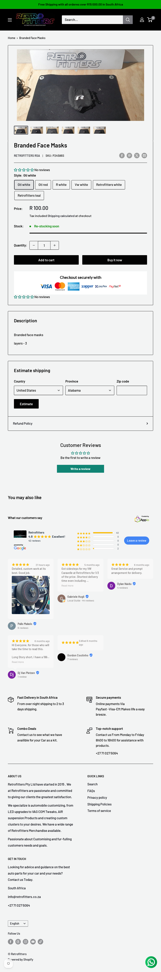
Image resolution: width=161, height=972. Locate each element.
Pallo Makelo (25, 623)
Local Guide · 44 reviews (80, 600)
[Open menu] (10, 19)
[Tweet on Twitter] (137, 155)
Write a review (80, 469)
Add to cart (46, 260)
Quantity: (20, 245)
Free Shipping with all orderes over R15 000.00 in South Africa (80, 4)
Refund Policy (22, 423)
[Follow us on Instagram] (25, 941)
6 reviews (23, 627)
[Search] (128, 19)
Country (19, 381)
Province (71, 381)
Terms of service (99, 811)
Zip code (123, 381)
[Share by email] (144, 155)
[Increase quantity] (54, 245)
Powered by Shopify (20, 959)
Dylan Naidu (124, 584)
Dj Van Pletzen (26, 673)
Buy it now (114, 260)
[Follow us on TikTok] (40, 941)
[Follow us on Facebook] (10, 941)
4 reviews (122, 587)
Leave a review (136, 540)
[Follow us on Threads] (18, 941)
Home (11, 38)
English (14, 923)
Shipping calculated (61, 216)
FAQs (91, 791)
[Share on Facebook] (122, 155)
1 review (22, 676)
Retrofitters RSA (27, 155)
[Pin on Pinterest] (129, 155)
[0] (149, 19)
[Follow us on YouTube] (33, 941)
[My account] (142, 20)
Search (92, 784)
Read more (67, 585)
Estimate (26, 404)
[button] (24, 170)
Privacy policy (97, 797)
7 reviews (72, 659)
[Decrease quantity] (34, 245)
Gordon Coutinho (77, 655)
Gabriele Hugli (75, 596)
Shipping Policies (99, 804)
